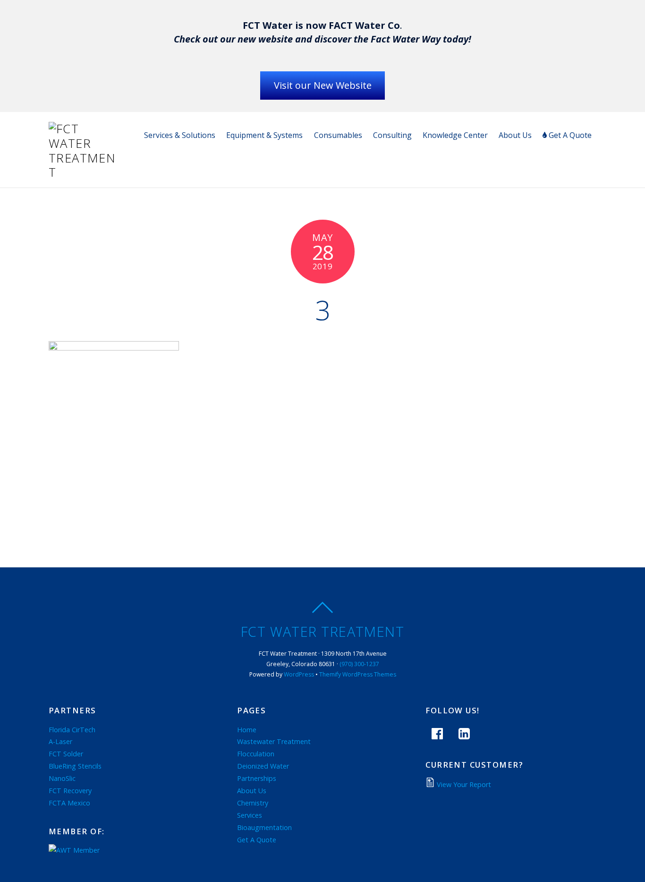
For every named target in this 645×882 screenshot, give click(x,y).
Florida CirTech (72, 729)
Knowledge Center (455, 135)
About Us (515, 135)
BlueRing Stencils (75, 766)
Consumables (338, 135)
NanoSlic (62, 778)
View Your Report (464, 784)
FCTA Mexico (69, 802)
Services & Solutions (179, 135)
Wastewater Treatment (274, 741)
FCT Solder (66, 753)
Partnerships (256, 778)
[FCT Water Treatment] (84, 172)
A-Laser (60, 741)
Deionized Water (263, 766)
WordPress (299, 674)
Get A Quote (569, 135)
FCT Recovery (70, 790)
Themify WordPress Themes (357, 674)
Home (246, 729)
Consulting (392, 135)
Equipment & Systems (264, 135)
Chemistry (252, 802)
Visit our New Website (323, 85)
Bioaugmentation (264, 827)
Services (249, 815)
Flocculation (255, 753)
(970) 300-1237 (359, 664)
